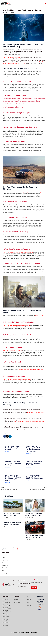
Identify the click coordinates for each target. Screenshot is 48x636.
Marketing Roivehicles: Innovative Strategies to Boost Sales (34, 463)
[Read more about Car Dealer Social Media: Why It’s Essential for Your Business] (34, 527)
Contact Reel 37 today (33, 426)
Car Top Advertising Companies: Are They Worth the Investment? (34, 477)
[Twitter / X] (14, 588)
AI (2, 555)
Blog (4, 517)
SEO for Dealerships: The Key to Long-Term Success (13, 448)
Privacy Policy (34, 632)
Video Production (29, 603)
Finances (4, 562)
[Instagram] (14, 580)
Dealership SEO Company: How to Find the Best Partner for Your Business (34, 448)
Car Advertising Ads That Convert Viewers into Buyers (13, 463)
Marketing (29, 517)
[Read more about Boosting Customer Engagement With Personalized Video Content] (34, 505)
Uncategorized (6, 573)
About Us (16, 599)
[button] (4, 436)
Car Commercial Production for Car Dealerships (6, 624)
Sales (7, 517)
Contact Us (16, 601)
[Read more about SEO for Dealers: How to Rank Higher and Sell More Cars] (13, 505)
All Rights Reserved (25, 632)
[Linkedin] (14, 584)
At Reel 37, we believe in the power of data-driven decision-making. (18, 252)
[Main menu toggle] (45, 3)
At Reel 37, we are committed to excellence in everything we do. (17, 379)
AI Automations (29, 597)
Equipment (5, 560)
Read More (7, 451)
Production (5, 568)
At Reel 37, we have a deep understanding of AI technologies (16, 325)
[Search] (16, 548)
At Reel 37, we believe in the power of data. (12, 350)
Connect (34, 587)
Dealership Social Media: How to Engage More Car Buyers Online (13, 477)
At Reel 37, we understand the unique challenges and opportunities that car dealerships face (23, 192)
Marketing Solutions (29, 600)
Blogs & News (17, 602)
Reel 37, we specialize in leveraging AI (12, 57)
